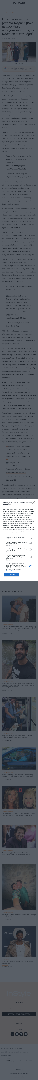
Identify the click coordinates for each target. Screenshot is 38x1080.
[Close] (34, 503)
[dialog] (19, 540)
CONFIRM (11, 574)
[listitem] (19, 538)
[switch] (30, 543)
